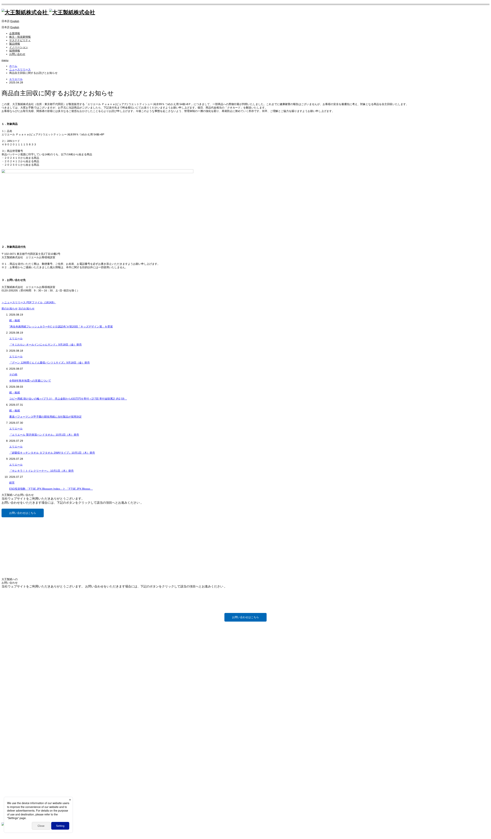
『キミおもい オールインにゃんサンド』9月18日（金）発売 (45, 344)
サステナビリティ (20, 40)
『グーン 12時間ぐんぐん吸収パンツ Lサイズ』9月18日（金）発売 (49, 362)
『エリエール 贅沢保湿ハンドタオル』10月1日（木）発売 (44, 434)
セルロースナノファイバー (25, 771)
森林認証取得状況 (20, 758)
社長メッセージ (18, 632)
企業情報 (14, 33)
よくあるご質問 (18, 700)
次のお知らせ (26, 308)
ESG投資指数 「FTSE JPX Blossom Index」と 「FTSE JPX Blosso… (51, 488)
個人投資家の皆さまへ (22, 673)
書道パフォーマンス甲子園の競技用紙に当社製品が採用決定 (45, 416)
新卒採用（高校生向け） (24, 784)
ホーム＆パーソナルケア (24, 747)
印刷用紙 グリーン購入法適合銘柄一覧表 (33, 751)
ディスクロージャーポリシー (26, 694)
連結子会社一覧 (18, 639)
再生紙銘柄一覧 (18, 754)
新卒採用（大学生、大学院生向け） (30, 780)
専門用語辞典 (17, 761)
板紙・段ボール (18, 740)
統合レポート (17, 724)
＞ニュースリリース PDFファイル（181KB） (29, 302)
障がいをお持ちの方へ (22, 791)
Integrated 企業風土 (21, 717)
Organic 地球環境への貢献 (25, 720)
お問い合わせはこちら (22, 512)
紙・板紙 (14, 320)
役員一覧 (14, 649)
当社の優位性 (17, 629)
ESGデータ (16, 727)
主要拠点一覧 (17, 636)
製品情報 (14, 43)
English (14, 21)
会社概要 (14, 646)
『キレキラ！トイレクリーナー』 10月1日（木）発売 (41, 470)
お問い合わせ (17, 54)
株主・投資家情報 (20, 36)
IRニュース (16, 669)
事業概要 (14, 653)
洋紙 (12, 737)
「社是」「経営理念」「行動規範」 (30, 643)
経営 (12, 482)
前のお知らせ (10, 308)
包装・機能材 (17, 744)
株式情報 (14, 690)
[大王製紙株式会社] (48, 12)
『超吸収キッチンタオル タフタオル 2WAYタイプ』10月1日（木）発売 (52, 452)
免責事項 (14, 697)
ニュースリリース (20, 660)
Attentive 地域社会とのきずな (27, 714)
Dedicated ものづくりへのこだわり (30, 710)
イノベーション (18, 47)
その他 (13, 374)
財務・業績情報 (18, 680)
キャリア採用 (17, 787)
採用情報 (14, 50)
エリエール (16, 79)
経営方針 (14, 676)
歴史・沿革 (16, 656)
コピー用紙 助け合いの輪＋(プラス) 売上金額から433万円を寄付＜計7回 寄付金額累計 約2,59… (68, 398)
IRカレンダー (17, 683)
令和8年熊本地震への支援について (30, 380)
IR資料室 (14, 687)
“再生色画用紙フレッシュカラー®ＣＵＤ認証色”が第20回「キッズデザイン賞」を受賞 (61, 326)
